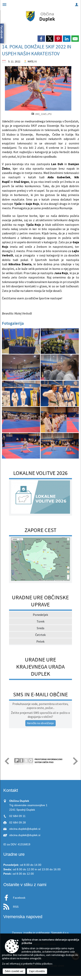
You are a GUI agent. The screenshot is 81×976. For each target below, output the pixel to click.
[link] (41, 38)
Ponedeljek (40, 615)
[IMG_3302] (21, 367)
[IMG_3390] (21, 419)
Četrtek (40, 635)
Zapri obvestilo (37, 971)
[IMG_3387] (60, 393)
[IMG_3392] (60, 419)
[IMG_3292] (60, 341)
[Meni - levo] (4, 4)
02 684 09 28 (17, 822)
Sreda (40, 628)
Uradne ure (14, 854)
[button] (6, 761)
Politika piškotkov (42, 963)
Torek (40, 621)
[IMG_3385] (21, 393)
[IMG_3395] (21, 446)
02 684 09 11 (17, 816)
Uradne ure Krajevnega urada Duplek (40, 666)
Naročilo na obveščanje (40, 723)
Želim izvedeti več (14, 971)
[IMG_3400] (60, 446)
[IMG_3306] (60, 367)
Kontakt (10, 790)
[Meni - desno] (77, 4)
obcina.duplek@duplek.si (24, 828)
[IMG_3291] (21, 341)
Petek (40, 641)
